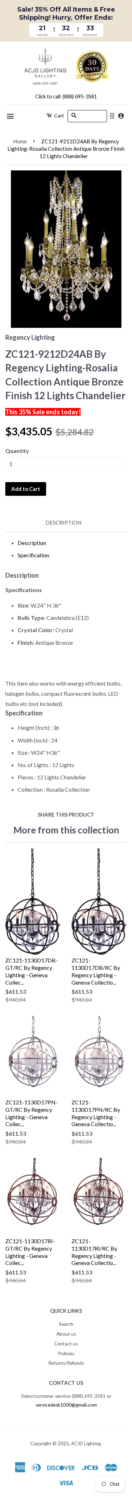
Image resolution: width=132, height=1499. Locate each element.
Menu (10, 116)
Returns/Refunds (66, 1363)
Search (66, 1324)
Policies (66, 1353)
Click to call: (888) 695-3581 (66, 96)
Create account (121, 116)
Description (63, 522)
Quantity (17, 450)
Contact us (66, 1343)
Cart (58, 115)
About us (66, 1334)
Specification (33, 555)
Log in (111, 116)
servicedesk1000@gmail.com (66, 1405)
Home (20, 141)
